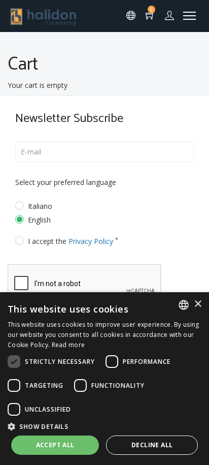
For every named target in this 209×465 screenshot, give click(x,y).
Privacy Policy (90, 241)
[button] (104, 426)
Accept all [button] (55, 445)
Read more (68, 344)
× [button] (197, 304)
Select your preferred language (65, 182)
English (39, 220)
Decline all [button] (151, 445)
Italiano (40, 206)
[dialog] (104, 378)
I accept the (73, 241)
